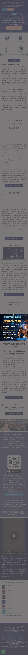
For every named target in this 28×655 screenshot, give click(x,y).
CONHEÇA (21, 338)
